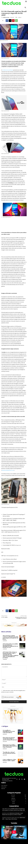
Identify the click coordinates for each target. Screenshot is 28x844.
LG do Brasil (7, 70)
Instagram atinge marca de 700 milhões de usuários (21, 618)
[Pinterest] (13, 20)
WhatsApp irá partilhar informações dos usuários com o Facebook (10, 746)
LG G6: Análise (4, 617)
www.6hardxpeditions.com (8, 470)
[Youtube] (24, 779)
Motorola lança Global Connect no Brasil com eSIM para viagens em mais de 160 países (10, 637)
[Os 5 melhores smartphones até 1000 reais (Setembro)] (20, 732)
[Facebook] (7, 20)
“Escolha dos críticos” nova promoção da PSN (9, 753)
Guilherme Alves (6, 17)
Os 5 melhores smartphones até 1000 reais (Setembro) (9, 731)
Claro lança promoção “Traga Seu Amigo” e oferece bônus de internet (10, 739)
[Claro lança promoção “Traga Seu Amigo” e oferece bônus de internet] (20, 739)
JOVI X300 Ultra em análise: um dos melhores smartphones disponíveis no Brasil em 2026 (10, 645)
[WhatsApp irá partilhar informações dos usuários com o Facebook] (20, 746)
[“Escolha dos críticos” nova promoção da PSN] (20, 754)
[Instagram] (19, 779)
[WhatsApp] (16, 20)
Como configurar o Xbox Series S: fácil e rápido (9, 760)
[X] (10, 20)
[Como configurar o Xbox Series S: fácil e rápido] (20, 761)
